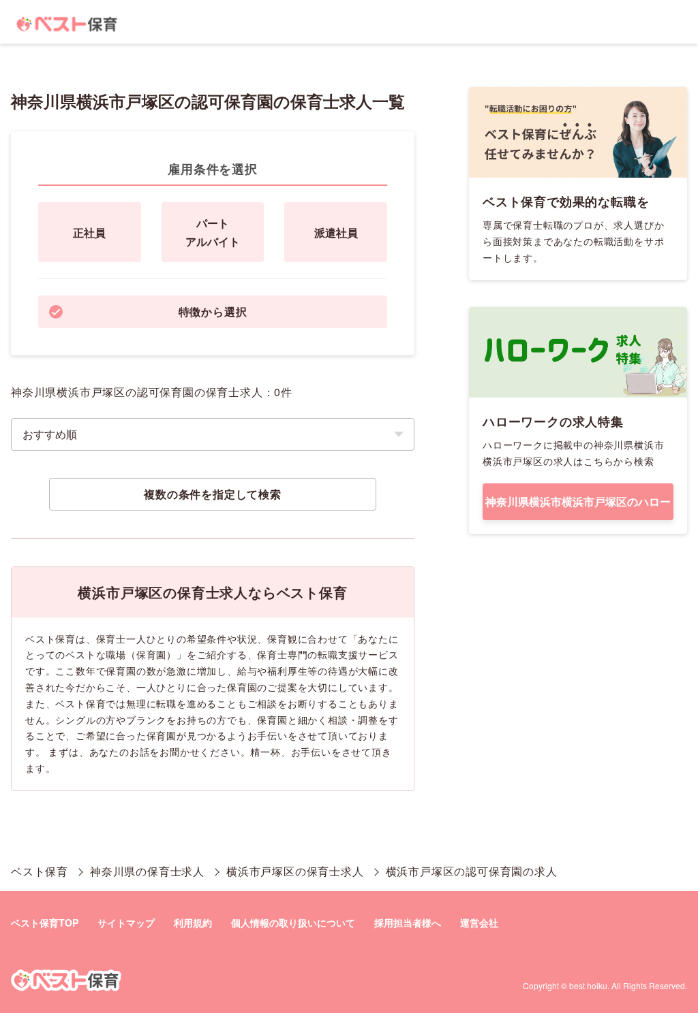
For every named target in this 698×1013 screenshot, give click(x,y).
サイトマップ (126, 922)
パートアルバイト (212, 232)
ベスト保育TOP (44, 922)
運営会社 (479, 922)
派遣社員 (336, 232)
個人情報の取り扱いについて (293, 922)
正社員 (89, 232)
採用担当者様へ (407, 922)
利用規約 (193, 922)
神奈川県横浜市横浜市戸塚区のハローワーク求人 (578, 507)
